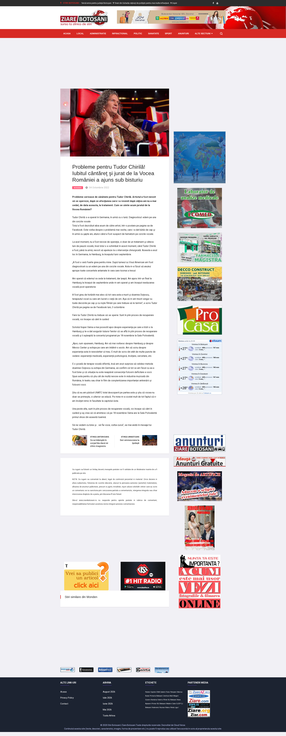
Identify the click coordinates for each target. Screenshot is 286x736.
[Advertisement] (143, 61)
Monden (77, 188)
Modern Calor (171, 704)
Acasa (67, 33)
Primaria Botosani (156, 696)
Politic (138, 33)
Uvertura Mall (168, 696)
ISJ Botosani (172, 700)
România (154, 700)
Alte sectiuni (202, 33)
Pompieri (173, 692)
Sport (168, 33)
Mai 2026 (107, 709)
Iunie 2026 (108, 703)
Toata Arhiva (109, 715)
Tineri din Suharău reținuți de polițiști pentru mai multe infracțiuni (123, 3)
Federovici (155, 707)
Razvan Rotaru (165, 707)
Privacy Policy (67, 697)
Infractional (120, 33)
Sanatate (153, 33)
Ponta (172, 707)
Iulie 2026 (107, 697)
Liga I (177, 707)
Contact (64, 703)
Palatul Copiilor (150, 692)
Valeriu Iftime (162, 700)
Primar (154, 704)
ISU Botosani (161, 704)
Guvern (147, 700)
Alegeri (176, 696)
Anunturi (183, 33)
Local (80, 33)
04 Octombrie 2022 (99, 187)
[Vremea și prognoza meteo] (216, 340)
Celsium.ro (207, 393)
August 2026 (109, 691)
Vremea (181, 341)
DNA (158, 692)
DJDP (178, 704)
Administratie (98, 33)
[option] (124, 3)
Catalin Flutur (165, 692)
